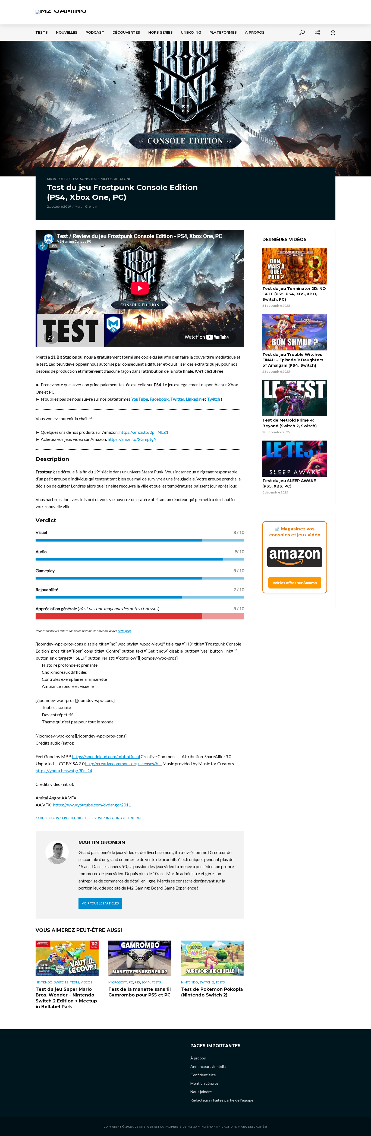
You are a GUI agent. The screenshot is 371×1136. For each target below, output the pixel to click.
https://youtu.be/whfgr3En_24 (64, 770)
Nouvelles (66, 32)
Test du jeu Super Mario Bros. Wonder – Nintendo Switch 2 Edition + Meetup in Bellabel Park (66, 998)
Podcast (95, 32)
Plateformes (223, 32)
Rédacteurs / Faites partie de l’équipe (221, 1100)
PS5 (137, 982)
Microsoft (56, 179)
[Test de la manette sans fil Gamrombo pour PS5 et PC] (139, 958)
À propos (255, 32)
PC (69, 179)
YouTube (139, 398)
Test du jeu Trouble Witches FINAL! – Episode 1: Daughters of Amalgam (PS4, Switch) (292, 360)
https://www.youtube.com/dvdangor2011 (92, 804)
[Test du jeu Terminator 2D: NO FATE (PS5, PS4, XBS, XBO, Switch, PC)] (294, 266)
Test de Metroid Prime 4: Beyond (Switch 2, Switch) (289, 423)
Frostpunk (71, 818)
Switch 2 (61, 982)
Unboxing (191, 32)
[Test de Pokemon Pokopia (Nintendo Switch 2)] (212, 958)
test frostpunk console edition (113, 818)
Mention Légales (204, 1083)
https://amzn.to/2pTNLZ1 (144, 432)
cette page (124, 630)
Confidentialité (203, 1074)
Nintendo (44, 982)
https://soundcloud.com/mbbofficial (106, 756)
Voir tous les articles (100, 903)
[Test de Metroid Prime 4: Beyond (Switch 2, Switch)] (294, 398)
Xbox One (122, 179)
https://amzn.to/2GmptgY (132, 439)
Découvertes (126, 32)
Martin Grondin (86, 206)
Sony (84, 179)
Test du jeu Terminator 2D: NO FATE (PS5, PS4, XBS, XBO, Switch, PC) (294, 294)
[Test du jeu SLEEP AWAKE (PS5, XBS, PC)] (294, 459)
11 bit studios (47, 818)
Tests (41, 32)
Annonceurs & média (208, 1066)
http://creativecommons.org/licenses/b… (123, 763)
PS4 (75, 179)
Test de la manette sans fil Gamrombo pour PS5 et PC (139, 992)
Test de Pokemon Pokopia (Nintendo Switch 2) (212, 992)
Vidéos (106, 179)
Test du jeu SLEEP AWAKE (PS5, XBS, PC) (289, 483)
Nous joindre (201, 1091)
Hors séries (160, 32)
